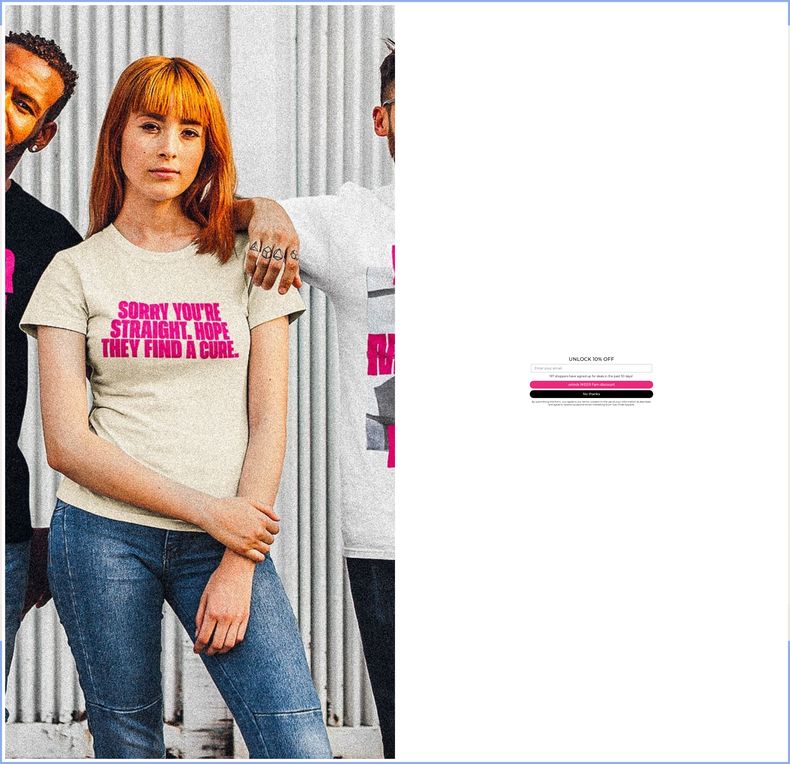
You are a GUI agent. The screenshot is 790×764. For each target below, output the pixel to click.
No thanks (591, 394)
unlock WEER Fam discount (591, 385)
